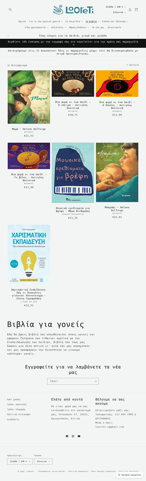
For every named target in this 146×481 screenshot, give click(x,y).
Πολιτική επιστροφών (18, 414)
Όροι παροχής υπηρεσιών (104, 471)
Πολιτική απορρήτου (78, 471)
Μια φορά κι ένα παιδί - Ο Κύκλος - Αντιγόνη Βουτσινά (117, 105)
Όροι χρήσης (14, 399)
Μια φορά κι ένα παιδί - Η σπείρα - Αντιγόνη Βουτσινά (73, 105)
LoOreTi (30, 471)
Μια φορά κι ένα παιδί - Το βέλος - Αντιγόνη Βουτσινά (29, 177)
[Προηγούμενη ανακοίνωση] (8, 36)
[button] (10, 9)
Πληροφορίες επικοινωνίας (52, 471)
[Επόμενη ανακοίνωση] (138, 36)
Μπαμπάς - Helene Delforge (117, 209)
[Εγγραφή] (95, 381)
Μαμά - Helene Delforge (29, 129)
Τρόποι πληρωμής (16, 409)
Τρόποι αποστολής (17, 404)
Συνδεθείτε (13, 419)
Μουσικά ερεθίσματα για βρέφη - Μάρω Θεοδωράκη (73, 209)
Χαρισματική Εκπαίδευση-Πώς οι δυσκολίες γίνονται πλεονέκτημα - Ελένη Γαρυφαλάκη (29, 294)
